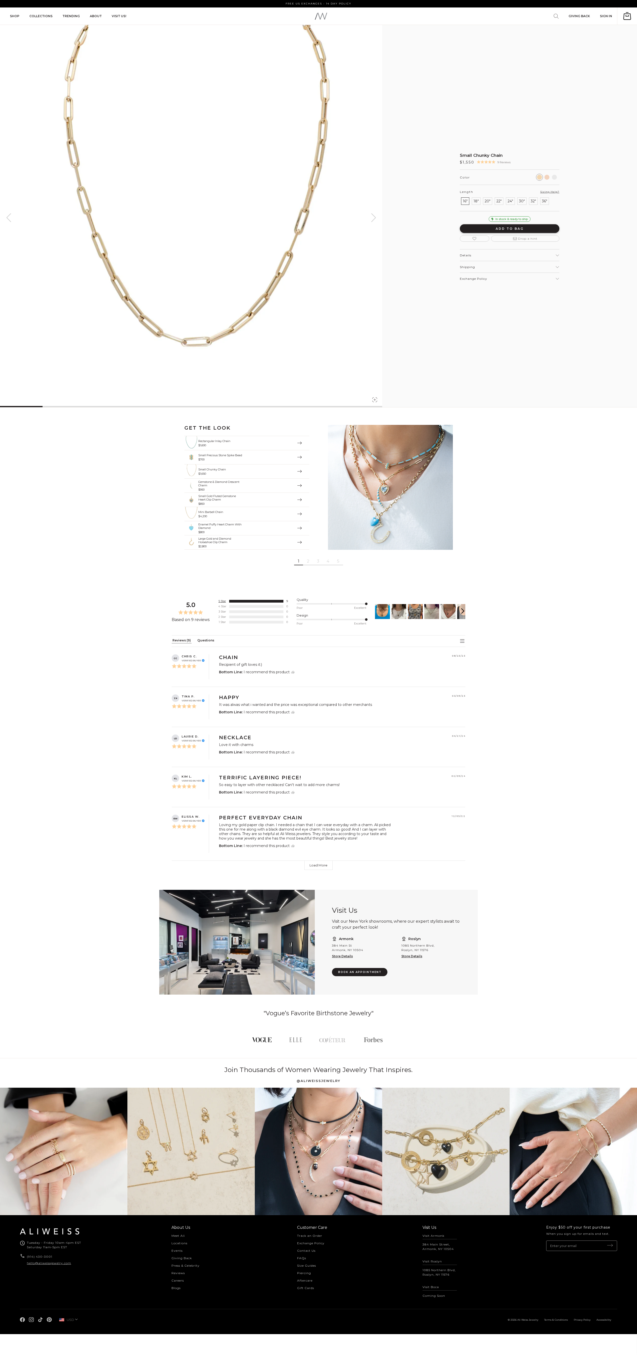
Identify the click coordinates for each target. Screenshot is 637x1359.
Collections (41, 16)
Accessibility (603, 1319)
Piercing (304, 1273)
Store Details (342, 956)
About (96, 16)
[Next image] (373, 218)
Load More (318, 865)
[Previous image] (8, 218)
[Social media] (22, 1319)
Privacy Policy (582, 1319)
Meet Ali (178, 1236)
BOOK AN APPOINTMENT (359, 972)
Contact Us (306, 1250)
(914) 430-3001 (40, 1256)
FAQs (301, 1258)
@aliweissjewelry (318, 1081)
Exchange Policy (310, 1243)
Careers (177, 1280)
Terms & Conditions (556, 1319)
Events (177, 1250)
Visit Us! (119, 16)
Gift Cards (305, 1288)
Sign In (606, 16)
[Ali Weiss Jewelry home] (321, 16)
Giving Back (579, 16)
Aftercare (305, 1280)
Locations (179, 1243)
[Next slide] (462, 611)
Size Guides (306, 1265)
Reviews (178, 1273)
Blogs (176, 1288)
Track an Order (309, 1236)
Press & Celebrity (185, 1265)
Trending (71, 16)
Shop (14, 16)
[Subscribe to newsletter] (610, 1245)
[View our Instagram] (63, 1151)
